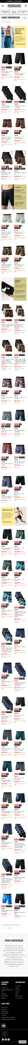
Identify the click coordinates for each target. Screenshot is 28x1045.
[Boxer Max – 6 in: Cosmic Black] (20, 123)
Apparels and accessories (8, 1017)
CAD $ (4, 1035)
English (4, 1032)
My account (4, 1007)
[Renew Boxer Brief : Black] (20, 899)
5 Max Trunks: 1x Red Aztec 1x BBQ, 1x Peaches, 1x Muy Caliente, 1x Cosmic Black (7, 361)
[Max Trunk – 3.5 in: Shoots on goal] (20, 448)
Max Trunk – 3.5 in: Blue (19, 647)
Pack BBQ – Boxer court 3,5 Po (6, 173)
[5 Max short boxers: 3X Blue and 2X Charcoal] (20, 669)
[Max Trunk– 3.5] (20, 480)
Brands (17, 988)
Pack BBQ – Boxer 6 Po (20, 173)
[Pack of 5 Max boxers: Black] (7, 93)
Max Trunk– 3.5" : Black (19, 494)
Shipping (3, 998)
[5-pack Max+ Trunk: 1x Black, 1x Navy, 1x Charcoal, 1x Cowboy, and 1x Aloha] (20, 598)
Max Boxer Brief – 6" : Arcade (20, 431)
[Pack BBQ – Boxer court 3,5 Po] (7, 157)
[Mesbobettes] (14, 6)
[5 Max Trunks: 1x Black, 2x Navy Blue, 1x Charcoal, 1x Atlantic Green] (20, 830)
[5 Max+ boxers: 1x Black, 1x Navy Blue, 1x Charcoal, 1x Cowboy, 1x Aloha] (7, 634)
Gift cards (4, 1009)
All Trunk (3, 1015)
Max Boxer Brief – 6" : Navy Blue (7, 843)
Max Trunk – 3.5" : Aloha (19, 580)
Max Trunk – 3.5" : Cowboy (19, 548)
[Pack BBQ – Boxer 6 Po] (20, 157)
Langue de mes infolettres (8, 1019)
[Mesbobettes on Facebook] (3, 1040)
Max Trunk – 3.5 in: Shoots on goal (19, 462)
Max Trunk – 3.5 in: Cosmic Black (6, 72)
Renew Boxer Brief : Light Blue (7, 910)
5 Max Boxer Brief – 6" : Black (20, 106)
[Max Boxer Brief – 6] (20, 58)
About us (17, 990)
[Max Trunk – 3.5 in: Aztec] (7, 382)
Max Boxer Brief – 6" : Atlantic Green (7, 780)
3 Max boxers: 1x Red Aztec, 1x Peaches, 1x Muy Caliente (19, 326)
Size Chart (4, 994)
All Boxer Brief (5, 1013)
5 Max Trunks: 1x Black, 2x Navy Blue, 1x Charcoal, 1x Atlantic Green (20, 845)
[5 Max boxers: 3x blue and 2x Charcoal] (7, 703)
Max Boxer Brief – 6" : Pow (7, 464)
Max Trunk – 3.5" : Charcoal (19, 715)
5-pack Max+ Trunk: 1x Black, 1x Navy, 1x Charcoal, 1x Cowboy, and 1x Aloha (20, 614)
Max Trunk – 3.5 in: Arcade (6, 431)
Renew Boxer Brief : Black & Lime (20, 878)
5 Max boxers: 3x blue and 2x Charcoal (6, 717)
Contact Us (4, 988)
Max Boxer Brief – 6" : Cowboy (7, 580)
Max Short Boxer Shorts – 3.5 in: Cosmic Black (6, 138)
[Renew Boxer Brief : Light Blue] (7, 899)
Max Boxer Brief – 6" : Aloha (7, 611)
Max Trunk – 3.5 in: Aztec (6, 397)
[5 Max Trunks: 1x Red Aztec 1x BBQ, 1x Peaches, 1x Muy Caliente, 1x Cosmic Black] (7, 346)
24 (7, 21)
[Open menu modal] (2, 6)
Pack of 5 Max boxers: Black (5, 106)
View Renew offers (6, 521)
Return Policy (4, 996)
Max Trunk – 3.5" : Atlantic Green (19, 749)
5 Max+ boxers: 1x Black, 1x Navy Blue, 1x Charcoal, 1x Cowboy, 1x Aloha (6, 650)
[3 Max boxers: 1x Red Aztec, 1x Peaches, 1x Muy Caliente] (20, 311)
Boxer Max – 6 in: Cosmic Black (19, 137)
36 (9, 21)
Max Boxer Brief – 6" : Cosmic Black (20, 74)
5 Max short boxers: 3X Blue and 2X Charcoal (20, 684)
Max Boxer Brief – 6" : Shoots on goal (7, 497)
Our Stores (18, 985)
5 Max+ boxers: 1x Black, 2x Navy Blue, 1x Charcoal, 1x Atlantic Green (7, 880)
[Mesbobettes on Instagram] (6, 1040)
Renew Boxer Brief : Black (20, 913)
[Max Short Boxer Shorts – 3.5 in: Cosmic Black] (7, 123)
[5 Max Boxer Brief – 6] (20, 93)
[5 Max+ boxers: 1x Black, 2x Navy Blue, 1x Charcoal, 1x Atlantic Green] (7, 865)
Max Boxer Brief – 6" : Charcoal (7, 749)
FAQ (2, 992)
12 (5, 21)
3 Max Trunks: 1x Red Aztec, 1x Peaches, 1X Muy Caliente (7, 325)
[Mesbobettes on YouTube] (9, 1039)
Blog (16, 994)
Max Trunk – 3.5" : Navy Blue (19, 812)
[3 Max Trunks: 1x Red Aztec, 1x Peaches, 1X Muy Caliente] (7, 311)
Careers (17, 992)
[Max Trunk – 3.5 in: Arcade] (7, 415)
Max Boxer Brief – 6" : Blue (7, 682)
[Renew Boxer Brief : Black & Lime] (20, 864)
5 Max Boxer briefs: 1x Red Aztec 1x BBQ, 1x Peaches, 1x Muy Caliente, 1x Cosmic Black (20, 361)
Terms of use (18, 998)
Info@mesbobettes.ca (7, 990)
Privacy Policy (19, 996)
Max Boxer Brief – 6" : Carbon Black (7, 548)
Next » (10, 928)
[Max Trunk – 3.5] (20, 534)
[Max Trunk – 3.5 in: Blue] (20, 633)
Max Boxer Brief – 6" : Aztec (20, 397)
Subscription (4, 1011)
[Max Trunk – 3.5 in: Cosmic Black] (7, 58)
